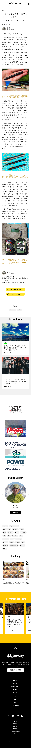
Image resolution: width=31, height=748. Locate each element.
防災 (9, 535)
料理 (15, 702)
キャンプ (15, 689)
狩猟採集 (22, 529)
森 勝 (8, 28)
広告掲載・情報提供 (15, 670)
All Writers (15, 512)
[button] (3, 493)
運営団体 (15, 726)
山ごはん (6, 526)
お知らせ (15, 723)
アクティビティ (15, 686)
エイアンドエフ (7, 529)
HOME (15, 680)
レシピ (17, 526)
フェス (15, 693)
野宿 (5, 535)
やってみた (15, 535)
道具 (15, 699)
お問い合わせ (16, 734)
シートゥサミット (14, 545)
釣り (21, 539)
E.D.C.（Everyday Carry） (20, 209)
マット (5, 548)
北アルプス (10, 532)
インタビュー (14, 539)
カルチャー (15, 705)
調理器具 (15, 529)
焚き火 (11, 526)
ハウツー (6, 542)
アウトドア (12, 309)
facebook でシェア (15, 289)
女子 (21, 535)
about (15, 721)
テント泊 (6, 545)
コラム (19, 309)
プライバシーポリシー (15, 731)
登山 (5, 532)
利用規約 (15, 728)
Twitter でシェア (15, 294)
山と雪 (15, 683)
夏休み (11, 542)
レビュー (23, 545)
